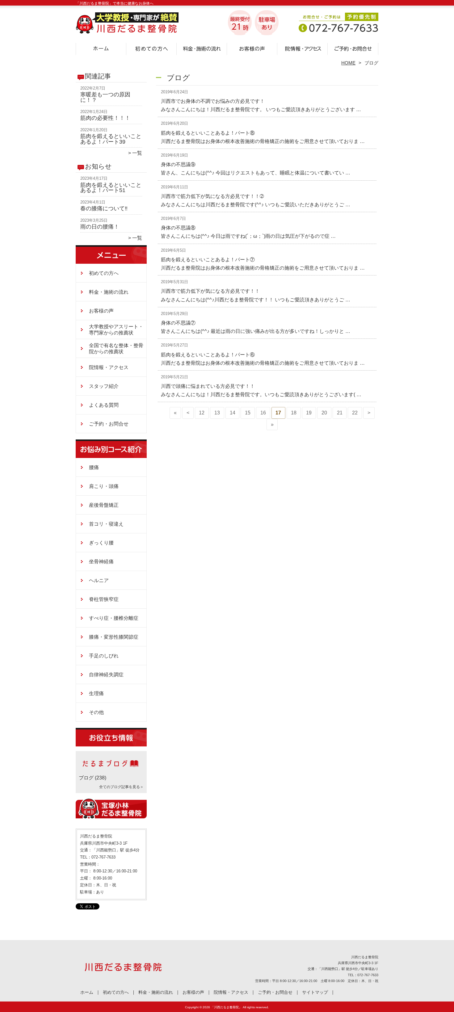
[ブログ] (111, 770)
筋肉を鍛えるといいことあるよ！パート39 (110, 139)
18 (293, 412)
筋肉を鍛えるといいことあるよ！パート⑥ (208, 354)
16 (263, 412)
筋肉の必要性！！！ (105, 118)
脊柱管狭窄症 (104, 599)
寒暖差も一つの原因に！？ (105, 97)
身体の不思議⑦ (178, 322)
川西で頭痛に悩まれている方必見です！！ (208, 386)
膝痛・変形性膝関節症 (113, 637)
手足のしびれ (104, 655)
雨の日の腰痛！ (99, 227)
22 (355, 412)
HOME (348, 62)
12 (201, 412)
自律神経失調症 (106, 674)
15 (247, 412)
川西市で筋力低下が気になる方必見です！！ (210, 291)
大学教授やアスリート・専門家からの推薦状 (116, 329)
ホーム (101, 48)
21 (340, 412)
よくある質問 (104, 405)
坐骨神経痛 (101, 561)
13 (217, 412)
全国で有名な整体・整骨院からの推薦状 (116, 348)
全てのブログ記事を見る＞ (121, 787)
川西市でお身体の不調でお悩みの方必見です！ (213, 101)
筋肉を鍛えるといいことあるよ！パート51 (110, 188)
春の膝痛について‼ (104, 208)
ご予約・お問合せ (353, 48)
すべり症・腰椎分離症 (113, 618)
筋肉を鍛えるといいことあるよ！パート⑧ (208, 133)
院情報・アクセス (302, 48)
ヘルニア (99, 580)
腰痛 (94, 467)
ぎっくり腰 (101, 542)
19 (309, 412)
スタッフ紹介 (104, 386)
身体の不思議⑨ (178, 164)
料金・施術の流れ (202, 48)
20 (324, 412)
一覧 (137, 153)
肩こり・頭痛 (104, 486)
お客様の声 (252, 48)
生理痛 (96, 693)
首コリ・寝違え (106, 524)
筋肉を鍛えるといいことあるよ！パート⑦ (208, 259)
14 (232, 412)
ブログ (86, 777)
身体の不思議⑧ (178, 227)
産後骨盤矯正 (104, 505)
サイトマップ (315, 992)
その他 (96, 712)
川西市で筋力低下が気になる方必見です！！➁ (212, 196)
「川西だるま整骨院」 (226, 1007)
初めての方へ (151, 48)
